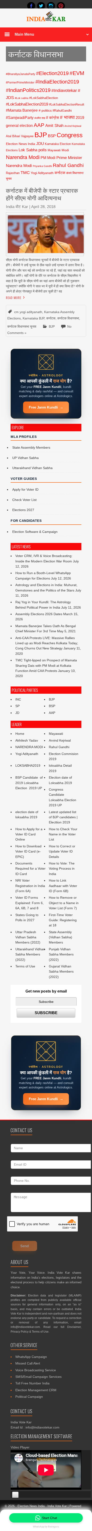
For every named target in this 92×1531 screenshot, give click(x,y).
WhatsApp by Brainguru (46, 1526)
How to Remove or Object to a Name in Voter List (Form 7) (64, 903)
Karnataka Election (58, 144)
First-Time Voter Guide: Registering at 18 (63, 920)
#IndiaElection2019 (57, 82)
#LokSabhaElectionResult (66, 104)
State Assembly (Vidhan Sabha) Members (60, 937)
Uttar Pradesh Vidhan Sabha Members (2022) (27, 937)
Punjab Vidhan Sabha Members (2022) (61, 954)
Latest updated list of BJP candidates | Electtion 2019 (63, 817)
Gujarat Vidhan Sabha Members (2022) (61, 971)
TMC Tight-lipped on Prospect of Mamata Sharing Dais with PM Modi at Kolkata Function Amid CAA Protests (46, 665)
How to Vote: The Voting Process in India (62, 868)
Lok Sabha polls (33, 150)
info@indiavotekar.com (25, 1327)
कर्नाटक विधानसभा (68, 318)
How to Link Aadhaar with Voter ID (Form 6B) (63, 886)
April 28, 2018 (43, 207)
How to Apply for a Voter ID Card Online (28, 834)
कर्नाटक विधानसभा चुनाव (21, 326)
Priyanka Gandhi (42, 166)
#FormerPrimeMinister (20, 82)
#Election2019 (52, 73)
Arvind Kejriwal (72, 126)
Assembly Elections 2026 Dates (38, 614)
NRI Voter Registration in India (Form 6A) (30, 886)
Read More (13, 297)
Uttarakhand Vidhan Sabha (32, 468)
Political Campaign (29, 1396)
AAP (39, 125)
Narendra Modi (23, 157)
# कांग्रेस (52, 117)
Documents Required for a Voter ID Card (30, 868)
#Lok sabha (21, 98)
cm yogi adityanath (28, 312)
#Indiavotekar (64, 90)
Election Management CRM (35, 1390)
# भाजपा (67, 117)
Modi (65, 150)
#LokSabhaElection (43, 98)
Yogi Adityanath (42, 173)
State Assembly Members (31, 447)
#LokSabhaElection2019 (27, 104)
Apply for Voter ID (25, 489)
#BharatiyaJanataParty (20, 74)
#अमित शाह (39, 118)
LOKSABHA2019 (27, 765)
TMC (25, 172)
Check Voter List (24, 500)
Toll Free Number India (32, 1383)
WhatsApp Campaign (31, 1357)
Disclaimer (74, 1327)
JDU (40, 143)
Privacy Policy (20, 1331)
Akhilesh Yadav (26, 740)
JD (17, 713)
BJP (40, 135)
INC (18, 699)
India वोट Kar (17, 207)
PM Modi (48, 158)
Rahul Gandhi (68, 165)
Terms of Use (25, 966)
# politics (45, 110)
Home (19, 733)
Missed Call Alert (27, 1363)
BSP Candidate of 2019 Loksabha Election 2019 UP (29, 783)
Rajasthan (13, 173)
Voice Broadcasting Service (35, 1370)
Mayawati (54, 150)
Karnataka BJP (33, 318)
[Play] (15, 1495)
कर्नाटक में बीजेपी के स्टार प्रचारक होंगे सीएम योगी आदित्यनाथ (42, 194)
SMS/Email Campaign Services (38, 1377)
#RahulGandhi (62, 110)
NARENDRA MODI (29, 747)
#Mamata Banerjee (22, 110)
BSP (52, 135)
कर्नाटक (59, 173)
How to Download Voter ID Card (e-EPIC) (28, 851)
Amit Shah (54, 125)
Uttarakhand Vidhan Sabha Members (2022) (30, 954)
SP (17, 706)
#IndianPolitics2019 (28, 90)
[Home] (46, 21)
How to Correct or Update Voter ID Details (62, 851)
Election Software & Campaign (35, 532)
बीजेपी (68, 173)
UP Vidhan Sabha (25, 458)
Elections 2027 (23, 510)
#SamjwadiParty (19, 117)
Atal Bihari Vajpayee (19, 136)
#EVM (77, 73)
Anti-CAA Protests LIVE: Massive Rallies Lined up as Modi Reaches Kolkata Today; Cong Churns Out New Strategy (46, 643)
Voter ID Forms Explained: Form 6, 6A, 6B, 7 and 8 (29, 903)
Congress (70, 135)
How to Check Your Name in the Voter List (63, 834)
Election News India (20, 144)
